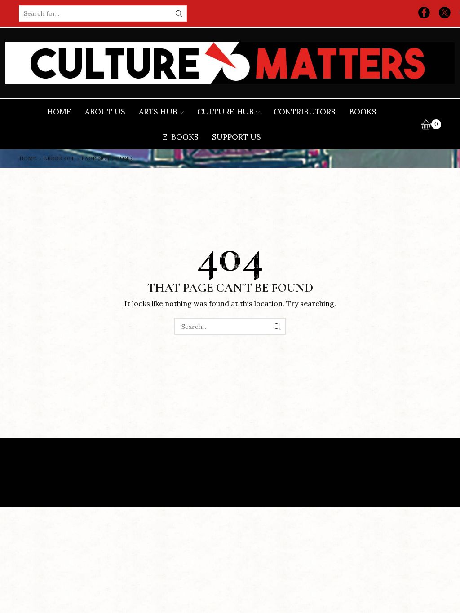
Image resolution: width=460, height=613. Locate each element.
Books (362, 112)
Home (59, 112)
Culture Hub (225, 112)
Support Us (236, 137)
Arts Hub (158, 112)
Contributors (305, 112)
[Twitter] (445, 13)
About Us (105, 112)
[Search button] (178, 13)
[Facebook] (424, 13)
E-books (181, 137)
